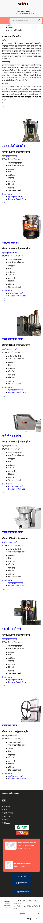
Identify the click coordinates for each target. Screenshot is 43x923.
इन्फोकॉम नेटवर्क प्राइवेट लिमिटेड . (22, 906)
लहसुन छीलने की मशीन (13, 146)
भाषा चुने (29, 919)
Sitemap (7, 823)
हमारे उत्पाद (7, 816)
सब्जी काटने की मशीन (12, 532)
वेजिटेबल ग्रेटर (9, 725)
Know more (7, 194)
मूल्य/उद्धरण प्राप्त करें (9, 156)
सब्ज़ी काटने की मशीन (12, 339)
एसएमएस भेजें (23, 883)
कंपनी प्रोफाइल (8, 813)
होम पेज (6, 809)
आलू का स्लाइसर (10, 242)
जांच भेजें (23, 876)
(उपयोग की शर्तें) (18, 903)
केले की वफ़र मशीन (11, 435)
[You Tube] (4, 801)
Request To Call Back (17, 199)
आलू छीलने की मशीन (12, 629)
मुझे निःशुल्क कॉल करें (23, 892)
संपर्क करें (6, 819)
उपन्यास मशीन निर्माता (23, 12)
